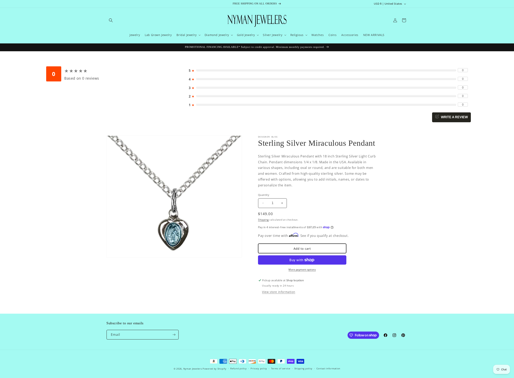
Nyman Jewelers (192, 368)
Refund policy (238, 368)
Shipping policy (303, 368)
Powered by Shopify (214, 368)
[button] (110, 20)
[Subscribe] (173, 335)
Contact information (328, 368)
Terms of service (280, 368)
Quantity (263, 195)
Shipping (263, 219)
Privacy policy (259, 368)
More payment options (302, 269)
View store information (278, 292)
